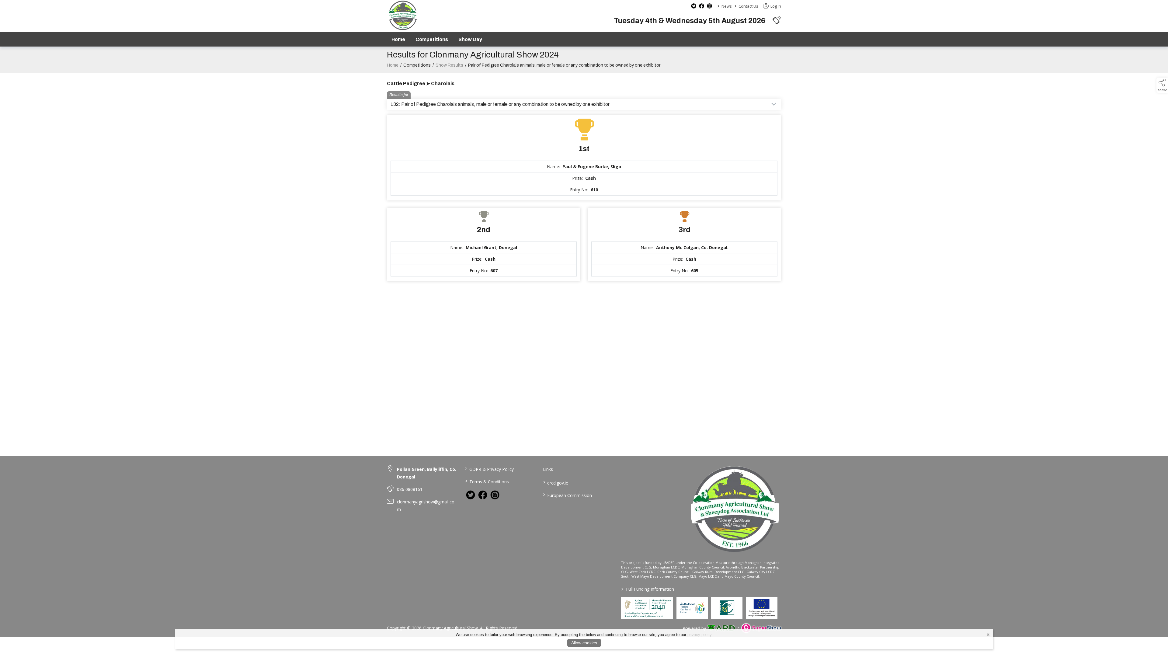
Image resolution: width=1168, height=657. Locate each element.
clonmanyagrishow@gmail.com (425, 505)
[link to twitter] (470, 494)
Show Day (470, 39)
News (726, 6)
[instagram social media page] (709, 6)
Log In (775, 6)
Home (398, 39)
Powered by (694, 628)
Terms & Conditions (487, 481)
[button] (777, 20)
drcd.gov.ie (555, 482)
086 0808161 (409, 489)
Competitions (431, 39)
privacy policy (699, 634)
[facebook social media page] (701, 6)
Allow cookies (584, 642)
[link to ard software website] (721, 628)
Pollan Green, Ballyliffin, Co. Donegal (426, 473)
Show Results (449, 65)
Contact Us (748, 6)
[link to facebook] (482, 494)
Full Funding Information (647, 589)
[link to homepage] (403, 15)
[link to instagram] (494, 494)
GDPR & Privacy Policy (489, 468)
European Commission (567, 495)
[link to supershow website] (761, 628)
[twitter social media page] (693, 6)
